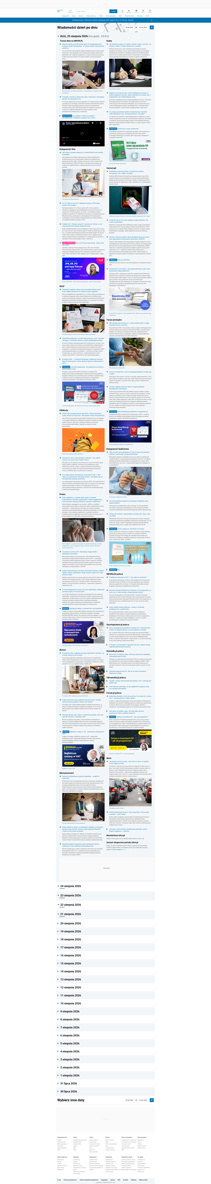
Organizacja (60, 1159)
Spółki (107, 1142)
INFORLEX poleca (114, 574)
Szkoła (75, 1161)
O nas (59, 1180)
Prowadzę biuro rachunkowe (129, 1142)
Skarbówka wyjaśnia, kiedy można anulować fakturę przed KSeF (79, 334)
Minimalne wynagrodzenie (128, 1161)
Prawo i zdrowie (93, 1151)
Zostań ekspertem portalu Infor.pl (122, 842)
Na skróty (140, 1157)
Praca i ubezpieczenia (111, 1144)
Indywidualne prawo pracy (80, 1140)
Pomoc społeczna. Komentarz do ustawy (130, 529)
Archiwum (140, 1161)
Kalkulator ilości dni (110, 1161)
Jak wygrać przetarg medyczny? (70, 199)
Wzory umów (141, 1165)
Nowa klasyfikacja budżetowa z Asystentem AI (132, 411)
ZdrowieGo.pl (141, 1159)
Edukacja (140, 16)
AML (123, 1150)
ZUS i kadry (60, 1146)
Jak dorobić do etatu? (115, 89)
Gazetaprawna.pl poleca (117, 624)
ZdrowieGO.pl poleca (116, 677)
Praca (90, 1148)
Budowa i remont (142, 1146)
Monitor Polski (93, 1161)
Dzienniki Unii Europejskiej (96, 1165)
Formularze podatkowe (144, 1167)
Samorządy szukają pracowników (118, 497)
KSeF (147, 16)
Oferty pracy (141, 1171)
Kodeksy (91, 1169)
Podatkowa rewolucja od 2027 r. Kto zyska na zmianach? (128, 577)
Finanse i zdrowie (110, 1150)
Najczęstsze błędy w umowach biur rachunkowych (85, 608)
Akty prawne (93, 1157)
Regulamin (104, 1180)
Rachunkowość (61, 1142)
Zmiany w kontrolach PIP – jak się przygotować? (132, 717)
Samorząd (111, 168)
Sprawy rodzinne (93, 1140)
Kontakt (125, 1180)
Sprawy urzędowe (94, 1146)
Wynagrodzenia (77, 1142)
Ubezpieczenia (77, 1144)
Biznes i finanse (110, 1140)
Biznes (81, 16)
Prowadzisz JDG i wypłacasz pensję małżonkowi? (75, 696)
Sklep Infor (92, 1150)
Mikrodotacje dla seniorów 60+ (117, 367)
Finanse (140, 1144)
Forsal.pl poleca (113, 692)
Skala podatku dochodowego (129, 1169)
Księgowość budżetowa (117, 448)
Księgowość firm (67, 149)
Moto (120, 16)
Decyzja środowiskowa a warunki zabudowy (73, 823)
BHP (74, 1148)
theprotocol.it (141, 1169)
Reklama (133, 1180)
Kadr (108, 40)
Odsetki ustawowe (126, 1167)
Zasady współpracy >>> (119, 849)
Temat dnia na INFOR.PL (71, 40)
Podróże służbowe (126, 1165)
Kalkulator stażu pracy (111, 1167)
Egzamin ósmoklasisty (79, 1171)
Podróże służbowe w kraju (128, 1159)
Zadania (59, 1163)
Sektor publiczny (91, 16)
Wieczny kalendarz (124, 260)
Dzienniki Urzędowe (94, 1163)
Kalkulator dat (109, 1159)
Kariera (113, 1180)
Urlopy (75, 1146)
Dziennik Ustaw (93, 1159)
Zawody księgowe (62, 1148)
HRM (74, 1150)
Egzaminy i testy (77, 1165)
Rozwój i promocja (62, 1165)
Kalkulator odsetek (110, 1165)
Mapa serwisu (143, 1180)
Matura (75, 1169)
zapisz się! (141, 838)
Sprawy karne (93, 1142)
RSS (119, 1180)
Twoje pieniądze (111, 16)
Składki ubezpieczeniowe (128, 1163)
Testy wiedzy (76, 1173)
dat (119, 570)
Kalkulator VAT (109, 1163)
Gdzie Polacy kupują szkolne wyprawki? (72, 454)
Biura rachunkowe (127, 1137)
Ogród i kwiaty (141, 1148)
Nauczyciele (76, 1163)
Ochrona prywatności (70, 1180)
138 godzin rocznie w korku (116, 808)
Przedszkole (76, 1159)
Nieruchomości (129, 16)
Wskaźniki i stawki (127, 1157)
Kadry (74, 16)
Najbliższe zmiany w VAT (68, 768)
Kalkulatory (109, 1157)
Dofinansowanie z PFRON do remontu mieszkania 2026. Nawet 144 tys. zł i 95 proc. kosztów (102, 20)
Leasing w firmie (110, 1148)
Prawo (101, 16)
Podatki (59, 1140)
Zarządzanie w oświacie (79, 1167)
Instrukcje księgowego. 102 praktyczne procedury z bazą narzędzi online (81, 405)
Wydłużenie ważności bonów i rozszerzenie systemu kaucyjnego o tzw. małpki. (129, 216)
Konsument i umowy (94, 1144)
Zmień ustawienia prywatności (89, 1180)
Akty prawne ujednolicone (96, 1167)
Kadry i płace (60, 1167)
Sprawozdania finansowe (128, 1148)
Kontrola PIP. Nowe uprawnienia (128, 129)
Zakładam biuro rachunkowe (129, 1140)
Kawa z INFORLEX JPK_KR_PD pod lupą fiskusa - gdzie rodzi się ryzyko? (81, 281)
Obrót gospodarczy (62, 1144)
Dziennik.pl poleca (115, 651)
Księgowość (65, 16)
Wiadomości (141, 1140)
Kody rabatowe (141, 1163)
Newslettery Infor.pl (115, 835)
